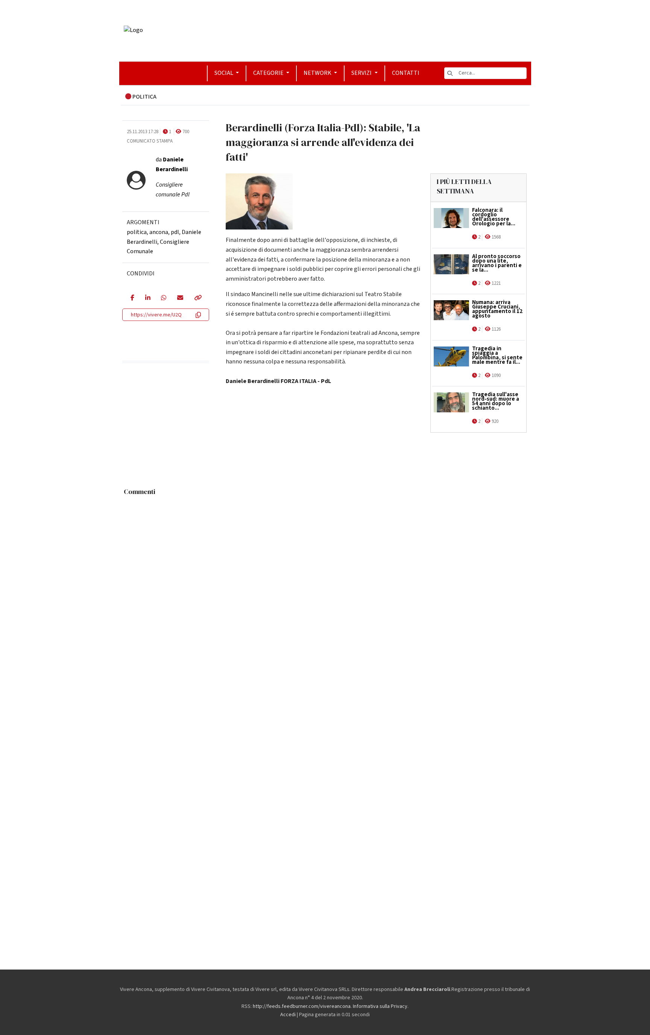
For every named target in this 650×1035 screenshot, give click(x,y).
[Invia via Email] (180, 298)
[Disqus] (325, 593)
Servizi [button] (362, 73)
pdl (175, 232)
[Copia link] (197, 298)
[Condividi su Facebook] (132, 298)
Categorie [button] (269, 73)
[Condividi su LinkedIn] (147, 298)
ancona (158, 232)
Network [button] (318, 73)
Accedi (288, 1014)
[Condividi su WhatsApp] (163, 298)
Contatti (405, 73)
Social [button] (224, 73)
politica (137, 232)
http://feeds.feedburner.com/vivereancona (302, 1006)
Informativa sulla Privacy (380, 1006)
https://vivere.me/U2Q (156, 315)
